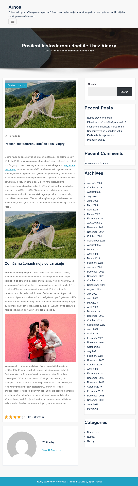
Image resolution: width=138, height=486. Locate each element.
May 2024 (92, 249)
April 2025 (92, 209)
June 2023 (92, 298)
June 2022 (92, 329)
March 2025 (93, 214)
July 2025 (92, 196)
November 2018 (95, 400)
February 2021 (95, 355)
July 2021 (92, 351)
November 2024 (95, 231)
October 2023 (94, 280)
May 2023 (92, 302)
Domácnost (93, 432)
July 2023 (92, 293)
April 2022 (92, 333)
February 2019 (95, 391)
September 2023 (96, 285)
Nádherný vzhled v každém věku (104, 131)
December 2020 (95, 360)
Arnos (14, 7)
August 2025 (94, 191)
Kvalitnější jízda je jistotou (100, 135)
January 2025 (94, 222)
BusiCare (80, 481)
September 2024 (96, 240)
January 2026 (94, 183)
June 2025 (92, 200)
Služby (90, 441)
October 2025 (94, 187)
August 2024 (94, 245)
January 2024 (94, 267)
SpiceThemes (95, 481)
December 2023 (95, 271)
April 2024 (92, 253)
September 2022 (96, 324)
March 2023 (93, 311)
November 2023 (95, 276)
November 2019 (95, 382)
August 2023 (94, 289)
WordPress (61, 481)
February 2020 (95, 373)
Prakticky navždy (96, 139)
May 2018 (92, 408)
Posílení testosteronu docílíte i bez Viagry (35, 143)
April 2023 (92, 307)
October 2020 (94, 364)
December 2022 (95, 315)
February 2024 (95, 262)
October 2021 (94, 346)
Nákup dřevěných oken (99, 117)
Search (92, 84)
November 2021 (95, 342)
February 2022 (95, 338)
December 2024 (95, 227)
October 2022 (94, 320)
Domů (47, 50)
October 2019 (94, 386)
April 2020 (92, 368)
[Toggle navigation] (12, 21)
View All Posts (49, 450)
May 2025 (92, 205)
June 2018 (92, 404)
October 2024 (94, 236)
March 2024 (93, 258)
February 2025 (95, 218)
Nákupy (16, 135)
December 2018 (95, 395)
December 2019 (95, 377)
